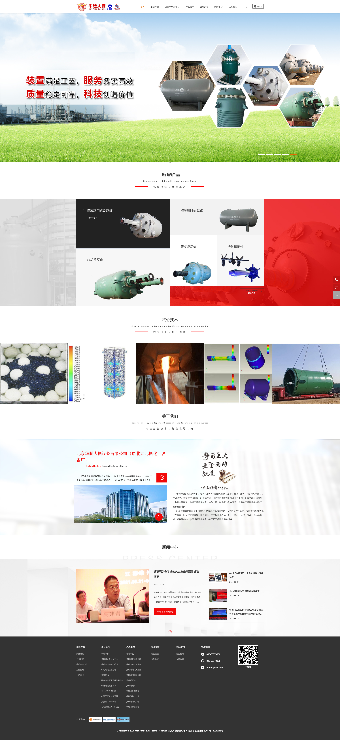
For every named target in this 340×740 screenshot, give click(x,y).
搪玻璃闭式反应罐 (133, 669)
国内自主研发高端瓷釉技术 (34, 373)
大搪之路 (80, 653)
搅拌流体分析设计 (102, 373)
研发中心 (105, 653)
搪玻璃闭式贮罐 (132, 701)
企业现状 (80, 659)
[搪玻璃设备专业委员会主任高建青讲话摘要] (112, 595)
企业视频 (80, 669)
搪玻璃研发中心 (172, 6)
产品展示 (190, 6)
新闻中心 (218, 6)
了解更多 (91, 217)
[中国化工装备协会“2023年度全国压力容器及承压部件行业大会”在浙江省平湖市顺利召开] (218, 614)
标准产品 (130, 653)
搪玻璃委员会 (82, 664)
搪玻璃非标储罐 (132, 706)
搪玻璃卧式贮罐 (132, 696)
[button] (261, 154)
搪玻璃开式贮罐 (132, 691)
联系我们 (233, 6)
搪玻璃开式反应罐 (133, 659)
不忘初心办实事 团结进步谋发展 (244, 590)
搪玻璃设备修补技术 (109, 664)
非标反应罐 (131, 680)
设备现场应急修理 (108, 669)
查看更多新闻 (163, 611)
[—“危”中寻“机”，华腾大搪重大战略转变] (218, 577)
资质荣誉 (204, 6)
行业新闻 (180, 653)
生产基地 (80, 675)
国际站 (259, 6)
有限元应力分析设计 (109, 696)
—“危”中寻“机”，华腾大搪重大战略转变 (246, 575)
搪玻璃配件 (131, 685)
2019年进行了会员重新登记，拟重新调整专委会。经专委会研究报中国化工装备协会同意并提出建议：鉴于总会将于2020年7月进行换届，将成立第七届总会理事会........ (177, 597)
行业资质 (155, 653)
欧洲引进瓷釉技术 (170, 373)
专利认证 (155, 659)
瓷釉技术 (105, 675)
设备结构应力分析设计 (238, 373)
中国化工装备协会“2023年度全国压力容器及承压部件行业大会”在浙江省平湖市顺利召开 (246, 612)
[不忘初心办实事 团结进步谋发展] (218, 595)
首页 (142, 6)
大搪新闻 (180, 659)
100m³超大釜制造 (306, 373)
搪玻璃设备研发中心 (109, 659)
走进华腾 (154, 6)
